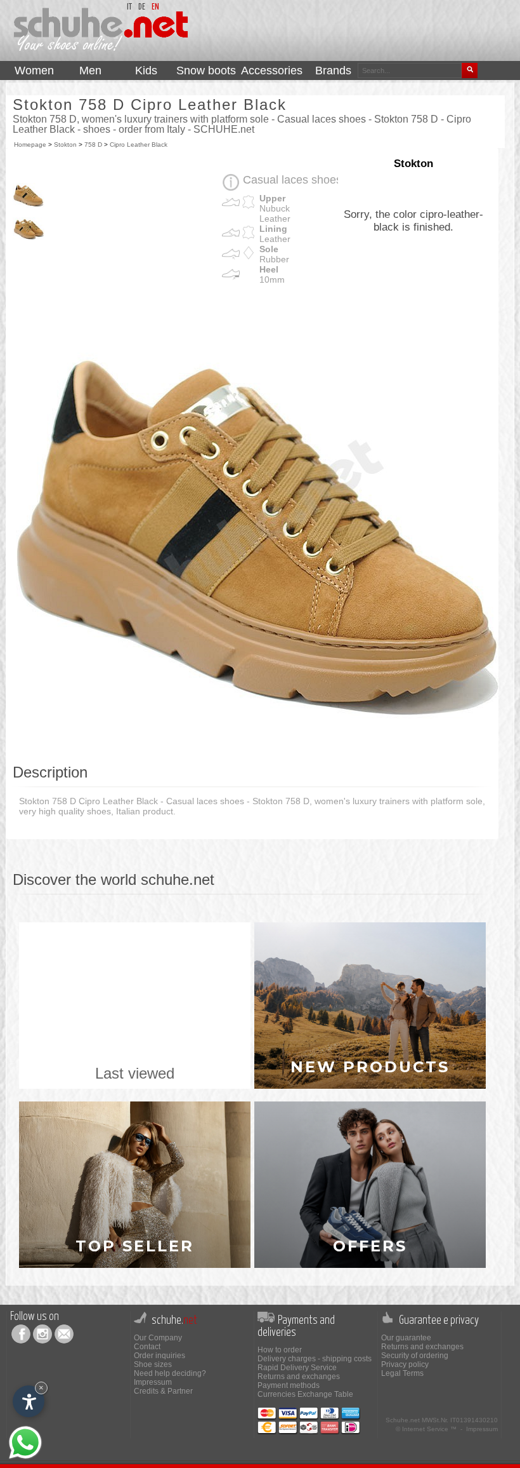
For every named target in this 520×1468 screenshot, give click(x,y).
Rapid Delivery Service (297, 1367)
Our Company (158, 1337)
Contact (147, 1346)
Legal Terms (402, 1373)
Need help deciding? (170, 1373)
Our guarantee (406, 1337)
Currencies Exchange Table (305, 1394)
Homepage (30, 144)
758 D (93, 144)
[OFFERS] (370, 1183)
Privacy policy (405, 1364)
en (155, 7)
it (129, 7)
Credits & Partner (163, 1391)
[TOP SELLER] (136, 1183)
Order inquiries (159, 1355)
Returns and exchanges (298, 1376)
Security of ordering (414, 1355)
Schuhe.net (403, 1420)
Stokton (65, 144)
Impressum (153, 1382)
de (141, 7)
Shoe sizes (153, 1364)
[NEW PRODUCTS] (370, 1004)
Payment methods (288, 1385)
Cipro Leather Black (138, 144)
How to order (279, 1349)
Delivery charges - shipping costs (314, 1358)
